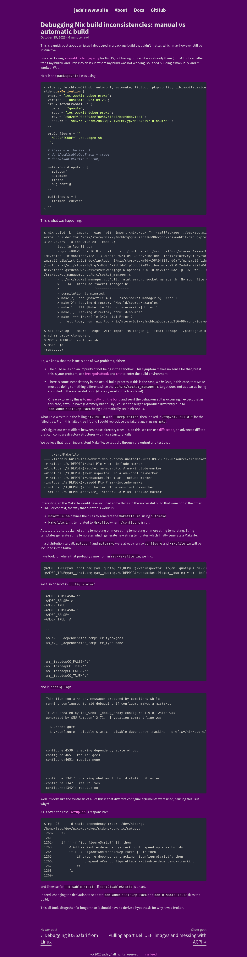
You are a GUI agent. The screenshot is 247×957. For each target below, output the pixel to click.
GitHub (158, 10)
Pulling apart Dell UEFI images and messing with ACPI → (157, 938)
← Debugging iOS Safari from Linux (69, 938)
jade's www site (91, 10)
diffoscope (166, 429)
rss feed (151, 954)
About (121, 10)
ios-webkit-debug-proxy (81, 58)
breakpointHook (97, 373)
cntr (119, 373)
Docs (139, 10)
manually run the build (103, 399)
